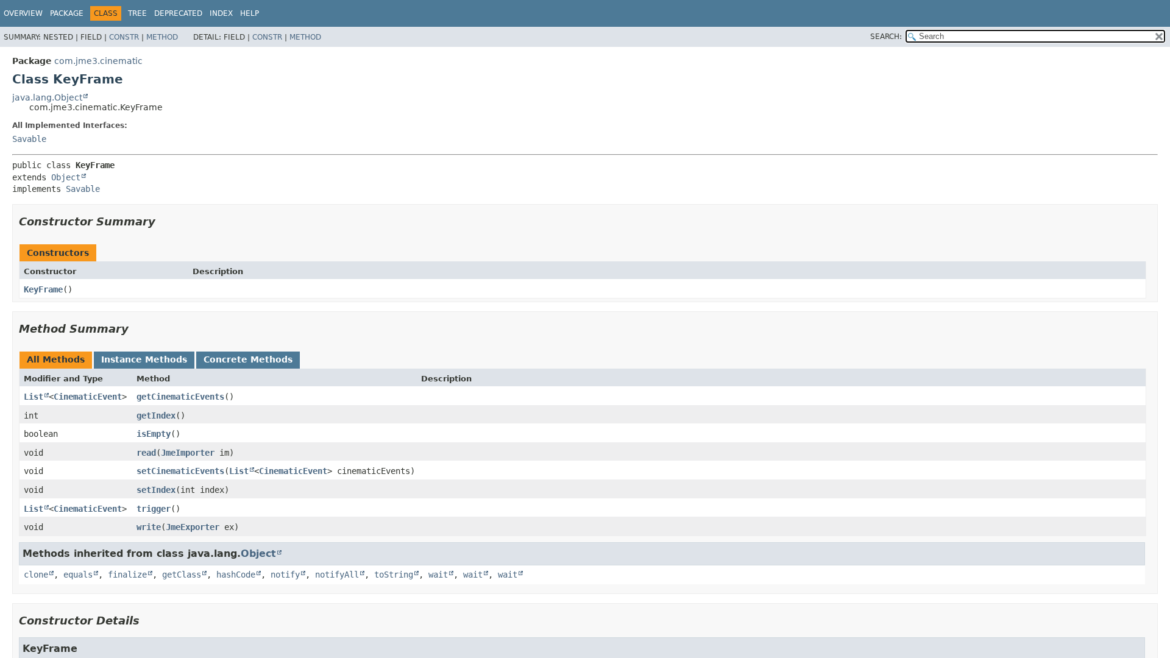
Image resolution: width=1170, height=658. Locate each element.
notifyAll (337, 574)
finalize (127, 574)
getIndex (156, 415)
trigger (153, 509)
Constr (124, 37)
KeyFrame (43, 289)
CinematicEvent (88, 397)
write (148, 527)
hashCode (235, 574)
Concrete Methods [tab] (248, 359)
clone (36, 574)
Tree (137, 13)
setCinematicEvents (180, 471)
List (33, 397)
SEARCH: (886, 36)
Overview (23, 13)
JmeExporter (192, 527)
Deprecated (178, 13)
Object (65, 177)
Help (249, 13)
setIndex (156, 490)
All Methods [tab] (56, 359)
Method (162, 37)
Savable (29, 139)
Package (66, 13)
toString (393, 574)
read (146, 453)
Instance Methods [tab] (144, 359)
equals (78, 574)
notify (285, 574)
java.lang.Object (47, 97)
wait (438, 574)
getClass (181, 574)
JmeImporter (187, 453)
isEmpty (153, 434)
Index (221, 13)
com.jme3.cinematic (98, 61)
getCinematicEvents (180, 397)
